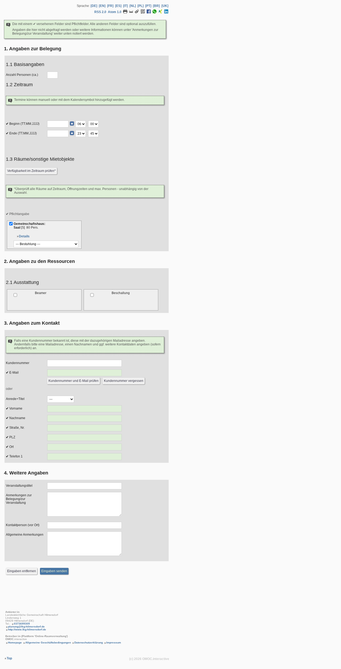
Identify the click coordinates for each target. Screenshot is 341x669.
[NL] (132, 6)
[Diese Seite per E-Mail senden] (131, 12)
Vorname (15, 408)
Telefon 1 (16, 456)
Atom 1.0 (114, 12)
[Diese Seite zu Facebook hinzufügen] (149, 12)
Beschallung (121, 293)
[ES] (118, 6)
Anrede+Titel (15, 399)
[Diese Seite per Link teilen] (137, 12)
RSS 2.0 (100, 12)
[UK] (164, 6)
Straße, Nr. (17, 428)
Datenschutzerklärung (88, 642)
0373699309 (22, 623)
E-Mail (14, 372)
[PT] (148, 6)
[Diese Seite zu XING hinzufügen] (160, 12)
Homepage (15, 642)
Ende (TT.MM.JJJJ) (23, 133)
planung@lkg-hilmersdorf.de (26, 626)
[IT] (125, 6)
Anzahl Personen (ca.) (22, 75)
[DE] (94, 6)
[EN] (102, 6)
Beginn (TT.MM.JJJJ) (24, 124)
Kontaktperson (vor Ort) (22, 525)
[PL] (140, 6)
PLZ (12, 437)
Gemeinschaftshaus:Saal (29, 225)
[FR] (110, 6)
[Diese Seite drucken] (125, 12)
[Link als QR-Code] (143, 12)
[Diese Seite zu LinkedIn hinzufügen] (166, 12)
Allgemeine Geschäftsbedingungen (48, 642)
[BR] (156, 6)
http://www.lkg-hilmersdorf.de (27, 629)
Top (9, 658)
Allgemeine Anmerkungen (24, 534)
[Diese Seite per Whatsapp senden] (154, 12)
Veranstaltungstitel (19, 486)
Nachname (17, 418)
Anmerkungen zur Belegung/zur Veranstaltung (19, 499)
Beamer (40, 293)
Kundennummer (17, 363)
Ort (11, 447)
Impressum (113, 642)
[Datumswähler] (72, 123)
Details (24, 236)
